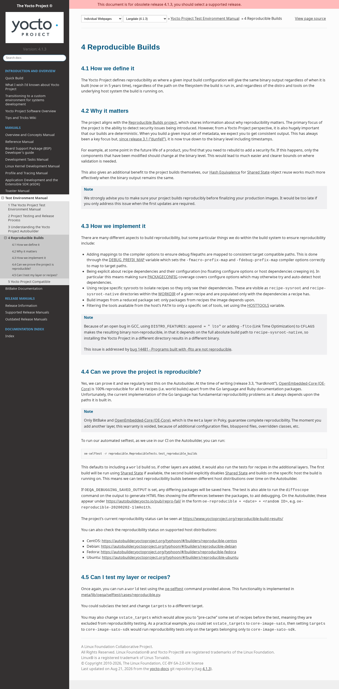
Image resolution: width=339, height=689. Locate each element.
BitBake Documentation (23, 288)
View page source (310, 18)
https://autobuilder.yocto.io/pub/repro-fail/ (143, 501)
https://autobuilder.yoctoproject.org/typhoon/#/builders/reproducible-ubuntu (170, 557)
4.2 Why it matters (24, 251)
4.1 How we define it (26, 244)
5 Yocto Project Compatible (29, 281)
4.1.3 (206, 668)
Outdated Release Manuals (26, 319)
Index (9, 336)
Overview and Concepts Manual (30, 135)
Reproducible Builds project (152, 122)
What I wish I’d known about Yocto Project (32, 87)
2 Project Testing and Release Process (31, 218)
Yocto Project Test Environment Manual (205, 18)
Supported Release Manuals (27, 312)
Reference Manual (19, 141)
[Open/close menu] (2, 198)
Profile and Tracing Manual (26, 173)
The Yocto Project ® (34, 5)
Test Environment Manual (26, 198)
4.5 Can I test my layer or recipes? (34, 275)
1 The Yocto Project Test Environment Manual (26, 207)
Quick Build (14, 78)
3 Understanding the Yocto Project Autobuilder (29, 229)
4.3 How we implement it (29, 258)
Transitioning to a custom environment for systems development (25, 100)
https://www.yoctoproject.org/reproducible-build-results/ (233, 518)
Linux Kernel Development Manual (32, 166)
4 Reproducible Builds (26, 238)
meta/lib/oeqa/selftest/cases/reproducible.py (120, 594)
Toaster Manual (17, 191)
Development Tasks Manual (26, 159)
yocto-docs (159, 668)
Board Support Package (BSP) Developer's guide (28, 150)
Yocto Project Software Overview (30, 111)
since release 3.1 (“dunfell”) (142, 139)
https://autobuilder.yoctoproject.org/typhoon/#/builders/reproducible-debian (169, 546)
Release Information (21, 305)
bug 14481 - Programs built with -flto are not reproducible (180, 349)
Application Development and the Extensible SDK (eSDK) (31, 182)
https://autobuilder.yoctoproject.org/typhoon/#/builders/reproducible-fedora (168, 551)
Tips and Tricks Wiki (20, 117)
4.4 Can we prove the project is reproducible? (33, 266)
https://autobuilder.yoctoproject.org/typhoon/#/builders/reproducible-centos (169, 540)
